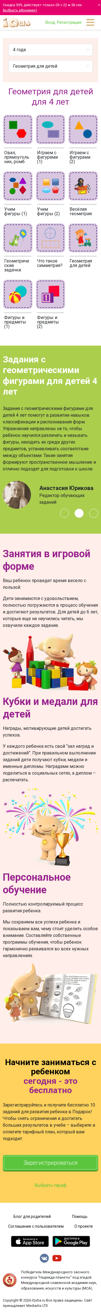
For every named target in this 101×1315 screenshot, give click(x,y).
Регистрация (69, 22)
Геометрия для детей (81, 263)
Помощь (80, 1216)
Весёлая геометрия (81, 211)
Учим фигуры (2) (48, 211)
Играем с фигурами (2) (80, 157)
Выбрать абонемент (20, 10)
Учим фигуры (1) (15, 211)
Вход (50, 22)
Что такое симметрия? (50, 263)
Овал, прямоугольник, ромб (16, 157)
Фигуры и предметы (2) (48, 322)
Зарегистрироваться (51, 1162)
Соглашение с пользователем (36, 1226)
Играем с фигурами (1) (47, 157)
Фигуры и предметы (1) (15, 322)
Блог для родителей (32, 1216)
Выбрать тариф (50, 1185)
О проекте (83, 1226)
